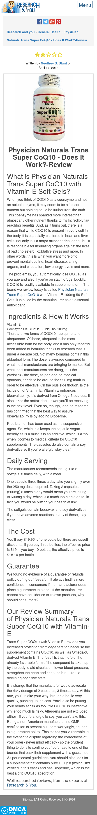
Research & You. (22, 785)
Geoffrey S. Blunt (54, 63)
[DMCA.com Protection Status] (13, 810)
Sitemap (27, 799)
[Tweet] (45, 22)
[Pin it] (58, 22)
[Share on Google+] (52, 22)
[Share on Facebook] (39, 22)
